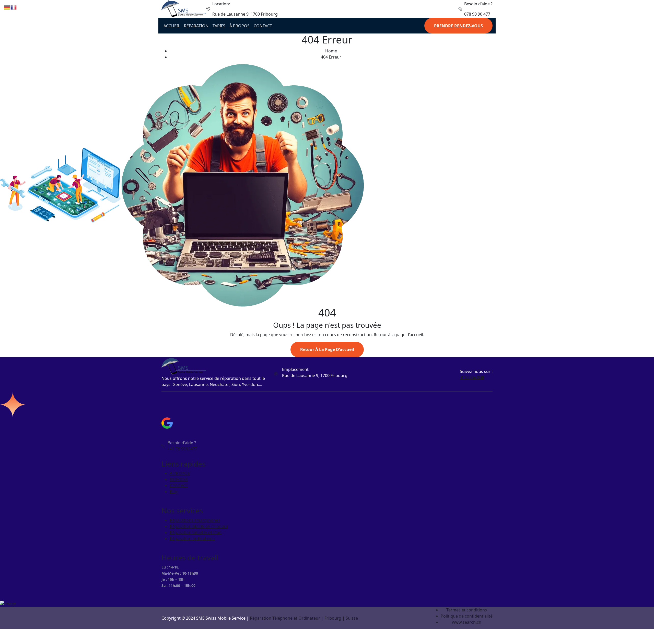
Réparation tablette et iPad (195, 532)
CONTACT (263, 26)
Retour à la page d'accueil (327, 349)
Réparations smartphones (195, 520)
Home (331, 51)
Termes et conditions (466, 610)
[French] (13, 7)
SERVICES (179, 479)
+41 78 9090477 (182, 449)
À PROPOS (239, 26)
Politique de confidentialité (467, 616)
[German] (7, 7)
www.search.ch (466, 622)
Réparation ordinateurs (192, 538)
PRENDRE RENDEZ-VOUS (458, 26)
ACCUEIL (172, 26)
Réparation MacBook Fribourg (199, 526)
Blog (174, 491)
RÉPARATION (196, 26)
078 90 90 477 (477, 14)
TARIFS (219, 26)
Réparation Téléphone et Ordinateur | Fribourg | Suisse (304, 618)
